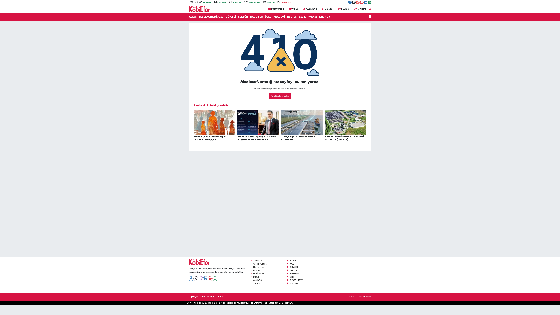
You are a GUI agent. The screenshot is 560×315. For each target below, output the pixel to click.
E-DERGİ (329, 9)
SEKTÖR (243, 17)
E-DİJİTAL (361, 9)
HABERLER (256, 17)
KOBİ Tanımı (258, 274)
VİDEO (295, 9)
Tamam (289, 303)
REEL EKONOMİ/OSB (211, 17)
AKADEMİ (279, 17)
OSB (292, 264)
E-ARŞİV (345, 9)
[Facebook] (191, 278)
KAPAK (193, 17)
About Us (257, 261)
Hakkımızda (258, 267)
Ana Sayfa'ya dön (280, 96)
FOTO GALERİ (277, 9)
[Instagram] (200, 278)
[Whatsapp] (215, 278)
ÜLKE (268, 17)
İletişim (256, 270)
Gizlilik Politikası (260, 264)
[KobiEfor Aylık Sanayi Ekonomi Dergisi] (199, 9)
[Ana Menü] (370, 17)
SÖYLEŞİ (231, 17)
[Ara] (370, 9)
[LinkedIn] (205, 278)
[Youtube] (210, 278)
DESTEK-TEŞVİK (296, 17)
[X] (195, 278)
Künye (256, 277)
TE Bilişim (367, 296)
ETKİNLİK (324, 17)
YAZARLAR (311, 9)
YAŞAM (312, 17)
